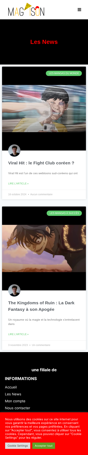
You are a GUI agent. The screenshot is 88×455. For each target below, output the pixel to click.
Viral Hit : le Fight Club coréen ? (41, 163)
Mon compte (15, 401)
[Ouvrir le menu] (79, 9)
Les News (13, 394)
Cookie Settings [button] (18, 445)
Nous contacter (17, 408)
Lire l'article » (18, 183)
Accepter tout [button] (44, 445)
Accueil (11, 387)
